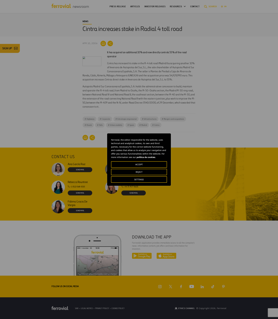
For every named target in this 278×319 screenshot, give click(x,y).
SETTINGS (139, 179)
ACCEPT (139, 164)
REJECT (139, 172)
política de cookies (146, 157)
